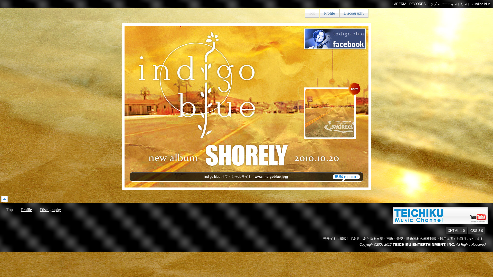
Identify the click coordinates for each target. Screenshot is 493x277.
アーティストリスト (456, 4)
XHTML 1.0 (456, 231)
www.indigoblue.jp (270, 177)
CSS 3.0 (476, 231)
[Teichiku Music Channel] (440, 215)
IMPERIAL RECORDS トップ (414, 4)
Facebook (335, 38)
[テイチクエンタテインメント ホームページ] (424, 244)
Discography (354, 13)
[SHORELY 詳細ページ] (330, 113)
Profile (329, 13)
